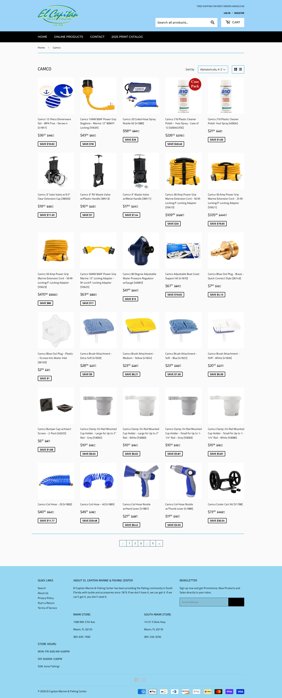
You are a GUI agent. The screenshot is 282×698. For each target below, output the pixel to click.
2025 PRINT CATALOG (127, 37)
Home (41, 47)
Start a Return (46, 603)
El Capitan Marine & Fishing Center (66, 691)
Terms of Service (47, 608)
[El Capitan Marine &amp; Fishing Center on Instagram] (143, 680)
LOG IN (227, 13)
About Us (43, 593)
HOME (42, 37)
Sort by (190, 69)
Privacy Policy (46, 598)
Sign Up (236, 602)
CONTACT (97, 37)
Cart (235, 22)
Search (42, 588)
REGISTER (239, 13)
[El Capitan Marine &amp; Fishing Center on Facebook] (136, 680)
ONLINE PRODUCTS (68, 37)
